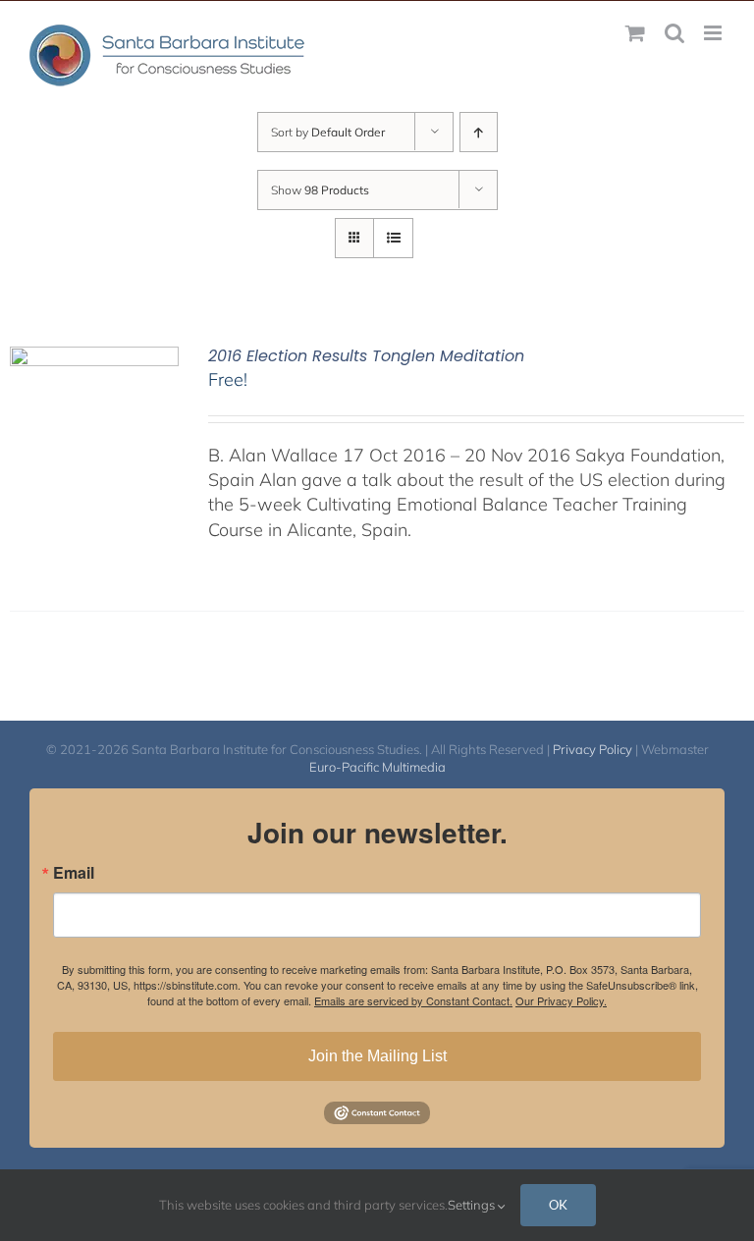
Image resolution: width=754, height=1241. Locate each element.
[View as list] (393, 238)
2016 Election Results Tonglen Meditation (366, 356)
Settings (473, 1205)
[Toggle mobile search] (674, 33)
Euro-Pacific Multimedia (377, 767)
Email (73, 873)
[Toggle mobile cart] (635, 33)
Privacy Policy (592, 749)
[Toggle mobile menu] (714, 33)
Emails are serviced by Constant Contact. (413, 1000)
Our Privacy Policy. (561, 1000)
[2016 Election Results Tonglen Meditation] (94, 359)
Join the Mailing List (377, 1056)
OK (558, 1205)
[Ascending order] (478, 132)
